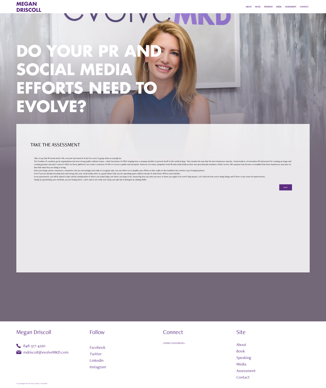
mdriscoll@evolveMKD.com (46, 352)
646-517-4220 (34, 345)
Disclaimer (44, 384)
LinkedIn (97, 360)
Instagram (98, 367)
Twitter (96, 354)
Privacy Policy (35, 384)
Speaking (243, 357)
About (241, 344)
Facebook (97, 347)
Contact (243, 377)
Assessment (246, 370)
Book (240, 351)
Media (241, 364)
